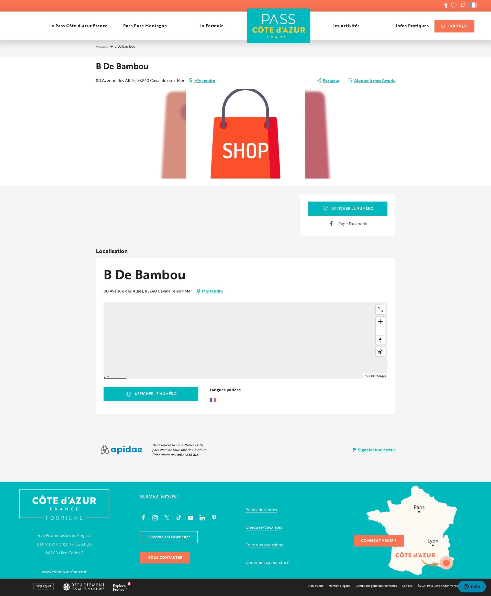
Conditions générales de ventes (376, 585)
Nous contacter (165, 557)
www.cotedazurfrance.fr (64, 572)
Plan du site (315, 585)
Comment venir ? (378, 540)
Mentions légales (340, 585)
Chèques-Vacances (264, 527)
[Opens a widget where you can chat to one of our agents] (472, 587)
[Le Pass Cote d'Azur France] (278, 25)
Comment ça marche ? (267, 562)
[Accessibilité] (445, 5)
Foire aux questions (264, 545)
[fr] (474, 5)
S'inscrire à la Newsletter (169, 537)
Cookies (407, 585)
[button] (463, 5)
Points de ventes (261, 510)
